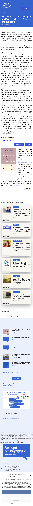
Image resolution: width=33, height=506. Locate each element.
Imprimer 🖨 (18, 144)
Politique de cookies (16, 503)
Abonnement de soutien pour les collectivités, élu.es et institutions (21, 363)
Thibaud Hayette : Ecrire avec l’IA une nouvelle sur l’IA (21, 265)
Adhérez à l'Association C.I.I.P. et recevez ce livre (21, 330)
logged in (12, 316)
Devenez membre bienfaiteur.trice (20, 337)
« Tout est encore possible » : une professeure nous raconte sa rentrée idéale (21, 247)
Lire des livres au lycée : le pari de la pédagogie (21, 281)
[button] (30, 475)
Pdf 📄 (28, 144)
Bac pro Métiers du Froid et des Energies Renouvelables (21, 296)
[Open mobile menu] (22, 3)
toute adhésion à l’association (25, 160)
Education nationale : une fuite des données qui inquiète (21, 229)
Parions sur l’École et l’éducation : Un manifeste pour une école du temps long (21, 212)
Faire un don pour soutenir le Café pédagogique (21, 346)
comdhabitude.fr (8, 421)
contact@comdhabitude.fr (11, 418)
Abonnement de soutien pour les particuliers (21, 355)
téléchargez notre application (14, 442)
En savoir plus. (14, 185)
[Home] (9, 10)
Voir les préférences (16, 500)
